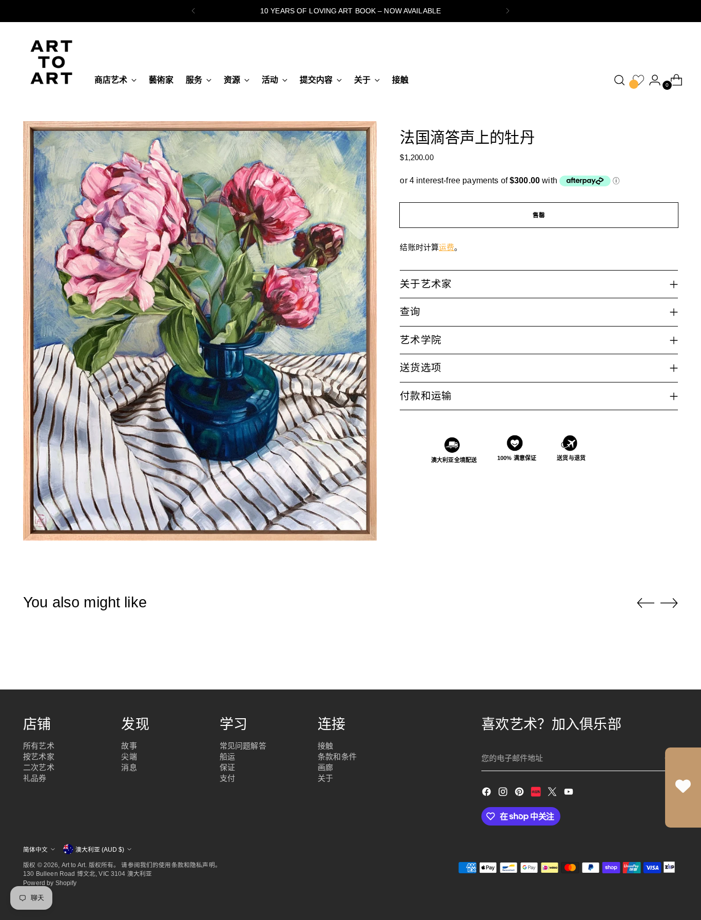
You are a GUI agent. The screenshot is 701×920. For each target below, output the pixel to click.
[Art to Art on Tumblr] (537, 793)
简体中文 (35, 849)
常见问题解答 (243, 745)
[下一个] (507, 11)
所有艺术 (38, 745)
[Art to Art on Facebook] (487, 793)
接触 (325, 745)
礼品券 (34, 778)
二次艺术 (38, 767)
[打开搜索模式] (619, 80)
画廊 (325, 767)
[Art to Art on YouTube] (569, 793)
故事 (129, 745)
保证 (227, 767)
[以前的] (193, 11)
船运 (227, 756)
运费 (446, 247)
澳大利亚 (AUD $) (99, 849)
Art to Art (74, 864)
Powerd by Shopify (50, 882)
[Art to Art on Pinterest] (520, 793)
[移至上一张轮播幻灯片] (645, 603)
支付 (227, 778)
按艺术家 (38, 756)
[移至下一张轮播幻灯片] (669, 602)
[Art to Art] (51, 62)
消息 (129, 767)
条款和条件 (337, 756)
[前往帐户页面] (650, 80)
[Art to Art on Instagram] (504, 793)
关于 (325, 778)
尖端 (129, 756)
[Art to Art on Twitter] (553, 793)
